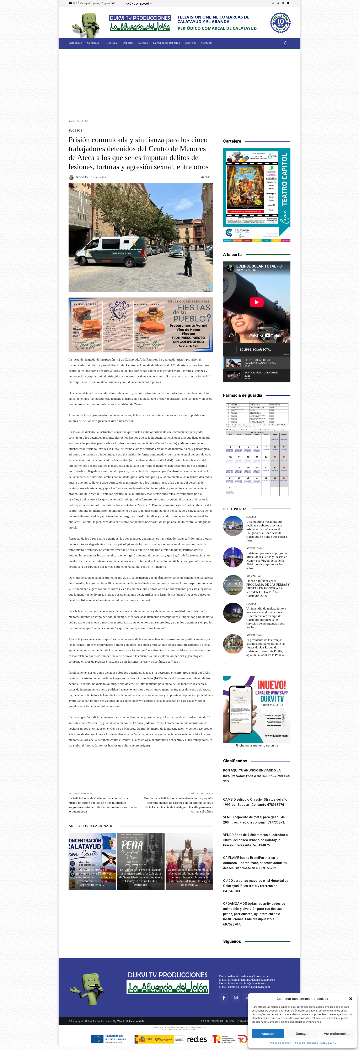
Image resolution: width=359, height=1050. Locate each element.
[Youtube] (287, 3)
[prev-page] (71, 896)
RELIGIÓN (140, 864)
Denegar (302, 1034)
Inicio (72, 121)
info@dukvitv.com (255, 983)
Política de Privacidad (305, 1042)
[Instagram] (272, 3)
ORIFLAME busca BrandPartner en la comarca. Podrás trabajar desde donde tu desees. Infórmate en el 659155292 (255, 863)
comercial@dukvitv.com (255, 986)
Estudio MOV (137, 1021)
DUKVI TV (82, 177)
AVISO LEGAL (328, 1042)
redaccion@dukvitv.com (255, 976)
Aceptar (268, 1034)
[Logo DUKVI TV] (87, 25)
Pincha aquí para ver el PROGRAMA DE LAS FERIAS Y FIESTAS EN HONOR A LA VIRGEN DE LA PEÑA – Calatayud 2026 (268, 588)
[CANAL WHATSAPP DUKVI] (256, 709)
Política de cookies (280, 1042)
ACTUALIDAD (91, 864)
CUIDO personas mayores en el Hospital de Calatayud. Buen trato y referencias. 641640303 (255, 886)
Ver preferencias (336, 1034)
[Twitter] (282, 3)
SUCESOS (83, 121)
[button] (351, 999)
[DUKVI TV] (72, 177)
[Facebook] (268, 3)
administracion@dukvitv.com (258, 979)
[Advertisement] (179, 82)
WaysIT (121, 1021)
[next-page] (77, 896)
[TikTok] (277, 3)
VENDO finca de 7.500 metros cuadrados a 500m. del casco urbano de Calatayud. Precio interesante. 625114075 (255, 840)
